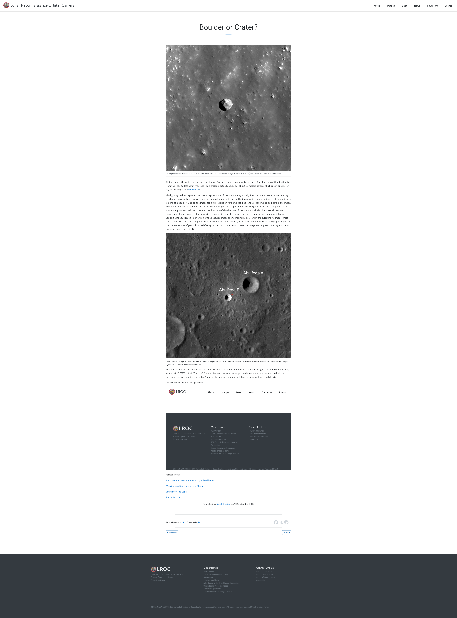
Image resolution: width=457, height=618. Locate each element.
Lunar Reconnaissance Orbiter (216, 574)
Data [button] (404, 5)
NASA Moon (209, 571)
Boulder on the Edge (176, 491)
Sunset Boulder (173, 497)
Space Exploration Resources (216, 586)
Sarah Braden (223, 503)
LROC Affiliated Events (265, 577)
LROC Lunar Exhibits (264, 574)
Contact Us (260, 580)
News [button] (417, 5)
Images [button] (391, 5)
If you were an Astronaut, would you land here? (190, 480)
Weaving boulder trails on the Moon (184, 486)
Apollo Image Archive (212, 589)
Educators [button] (432, 5)
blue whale (193, 189)
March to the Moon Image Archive (218, 591)
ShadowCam (209, 577)
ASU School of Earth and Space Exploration (221, 583)
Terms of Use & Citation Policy (256, 607)
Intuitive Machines (211, 580)
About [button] (377, 5)
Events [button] (448, 5)
